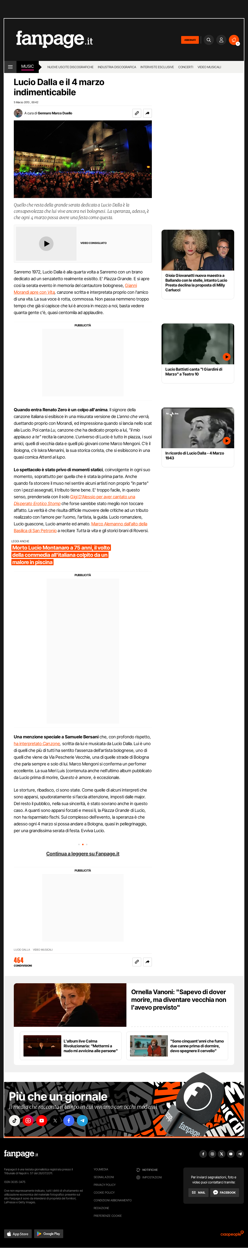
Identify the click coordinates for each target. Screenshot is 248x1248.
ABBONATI (190, 39)
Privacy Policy (105, 1185)
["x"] (55, 1120)
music (27, 66)
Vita (51, 292)
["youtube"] (41, 1120)
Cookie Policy (104, 1192)
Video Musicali (209, 67)
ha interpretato (28, 743)
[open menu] (10, 67)
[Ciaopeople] (232, 1235)
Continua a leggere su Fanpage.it (82, 854)
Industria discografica (117, 67)
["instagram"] (28, 1120)
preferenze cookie (108, 1216)
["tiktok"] (14, 1120)
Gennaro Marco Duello (55, 113)
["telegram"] (82, 1120)
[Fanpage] (21, 1154)
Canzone (51, 743)
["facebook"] (68, 1120)
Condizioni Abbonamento (113, 1200)
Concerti (185, 67)
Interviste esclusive (157, 67)
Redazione (101, 1208)
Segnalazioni (104, 1177)
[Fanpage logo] (48, 40)
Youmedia (101, 1169)
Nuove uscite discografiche (70, 67)
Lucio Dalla (22, 949)
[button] (147, 113)
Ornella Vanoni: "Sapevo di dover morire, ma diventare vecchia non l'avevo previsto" (178, 999)
